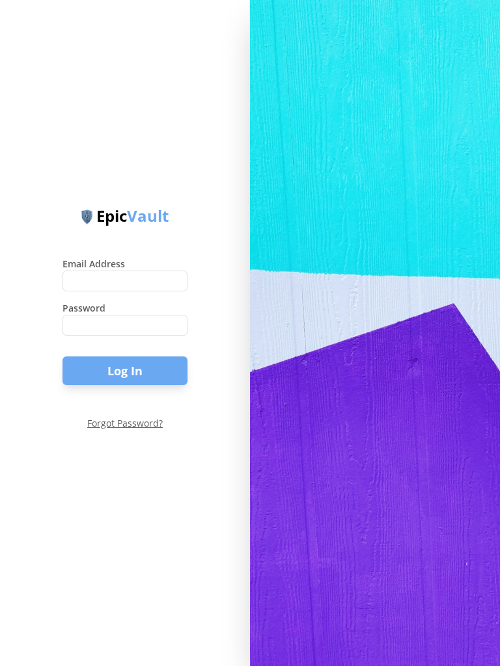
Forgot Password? (125, 423)
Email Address (93, 264)
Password (83, 308)
